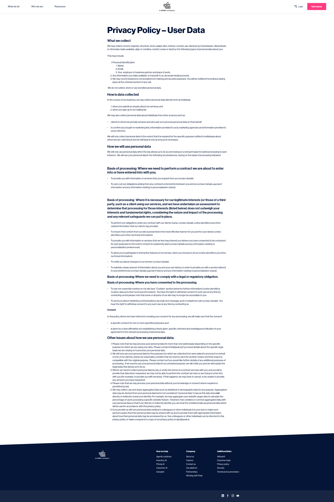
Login (300, 6)
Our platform (191, 468)
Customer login (224, 460)
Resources (60, 6)
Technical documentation (228, 471)
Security (220, 468)
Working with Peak (194, 475)
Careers (189, 460)
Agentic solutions (163, 456)
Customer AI (161, 468)
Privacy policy (223, 464)
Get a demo (316, 6)
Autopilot (160, 471)
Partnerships (191, 471)
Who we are (37, 6)
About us (190, 456)
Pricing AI (160, 464)
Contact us (191, 464)
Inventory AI (161, 460)
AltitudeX (221, 456)
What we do (14, 6)
